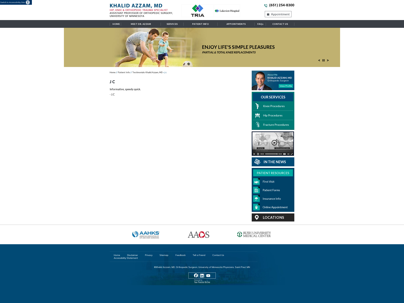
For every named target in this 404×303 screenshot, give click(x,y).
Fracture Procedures (276, 124)
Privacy (148, 255)
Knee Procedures (274, 106)
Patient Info (200, 24)
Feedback (180, 255)
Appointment (280, 14)
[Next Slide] (328, 60)
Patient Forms (271, 190)
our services (273, 97)
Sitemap (164, 255)
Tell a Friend (199, 255)
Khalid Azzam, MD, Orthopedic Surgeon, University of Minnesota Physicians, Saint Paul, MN (203, 267)
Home (116, 24)
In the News (275, 162)
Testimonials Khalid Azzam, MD (147, 72)
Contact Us (280, 24)
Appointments (236, 24)
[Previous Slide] (319, 60)
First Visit (268, 181)
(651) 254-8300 (281, 5)
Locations (273, 217)
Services (172, 24)
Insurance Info (272, 198)
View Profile (286, 86)
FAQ (260, 24)
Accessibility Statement (126, 258)
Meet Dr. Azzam (141, 24)
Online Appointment (275, 207)
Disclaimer (132, 255)
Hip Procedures (272, 115)
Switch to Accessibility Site (12, 2)
